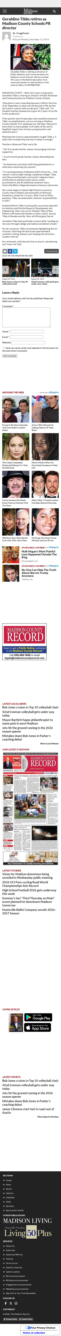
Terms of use (11, 1263)
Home (9, 1180)
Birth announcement (15, 1276)
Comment (8, 306)
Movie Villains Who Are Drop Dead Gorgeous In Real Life (45, 465)
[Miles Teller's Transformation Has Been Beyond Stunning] (45, 484)
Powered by (44, 547)
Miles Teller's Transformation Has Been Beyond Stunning (45, 501)
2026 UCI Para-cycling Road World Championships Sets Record (25, 883)
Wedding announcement (17, 1289)
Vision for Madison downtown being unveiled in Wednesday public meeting (27, 875)
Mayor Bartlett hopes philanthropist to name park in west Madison (27, 721)
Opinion (9, 1193)
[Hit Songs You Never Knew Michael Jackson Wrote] (45, 521)
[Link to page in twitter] (15, 251)
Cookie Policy (26, 1319)
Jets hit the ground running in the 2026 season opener (27, 729)
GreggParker (22, 33)
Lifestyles (10, 1197)
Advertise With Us (14, 1254)
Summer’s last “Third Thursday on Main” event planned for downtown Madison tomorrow (28, 901)
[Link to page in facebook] (10, 251)
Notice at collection (34, 1332)
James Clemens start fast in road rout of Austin (28, 1110)
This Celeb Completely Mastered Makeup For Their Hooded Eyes (15, 465)
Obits (8, 1201)
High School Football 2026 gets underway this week (29, 891)
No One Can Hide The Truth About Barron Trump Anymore (39, 574)
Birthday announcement (17, 1280)
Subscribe (10, 1250)
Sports (9, 1189)
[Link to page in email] (5, 251)
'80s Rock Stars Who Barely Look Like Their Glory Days (15, 539)
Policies (9, 1259)
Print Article (51, 251)
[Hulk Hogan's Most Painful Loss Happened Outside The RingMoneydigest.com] (10, 554)
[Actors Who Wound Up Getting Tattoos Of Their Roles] (45, 409)
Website (6, 342)
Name (6, 331)
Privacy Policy (11, 1319)
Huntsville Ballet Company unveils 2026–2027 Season (29, 911)
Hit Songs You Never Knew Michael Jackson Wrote (44, 539)
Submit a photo (13, 1271)
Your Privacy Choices (43, 1327)
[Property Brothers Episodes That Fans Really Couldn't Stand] (15, 409)
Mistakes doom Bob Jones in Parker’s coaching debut (26, 737)
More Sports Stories (47, 1116)
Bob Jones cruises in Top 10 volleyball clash (15, 282)
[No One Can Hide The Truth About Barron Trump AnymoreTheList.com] (10, 573)
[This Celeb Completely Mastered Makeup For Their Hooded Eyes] (15, 446)
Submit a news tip (14, 1267)
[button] (54, 11)
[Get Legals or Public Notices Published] (24, 659)
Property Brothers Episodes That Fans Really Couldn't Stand (15, 427)
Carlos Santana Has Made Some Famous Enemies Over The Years (15, 503)
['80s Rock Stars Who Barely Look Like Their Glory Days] (15, 521)
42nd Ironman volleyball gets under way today (45, 282)
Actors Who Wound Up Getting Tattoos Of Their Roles (43, 427)
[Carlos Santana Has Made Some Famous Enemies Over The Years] (15, 484)
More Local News (49, 743)
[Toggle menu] (5, 11)
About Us (10, 1246)
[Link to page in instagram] (16, 1303)
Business (10, 1206)
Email (5, 336)
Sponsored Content (15, 1210)
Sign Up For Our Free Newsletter (21, 1293)
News (8, 1184)
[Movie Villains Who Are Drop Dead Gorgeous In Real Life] (45, 446)
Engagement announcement (18, 1284)
